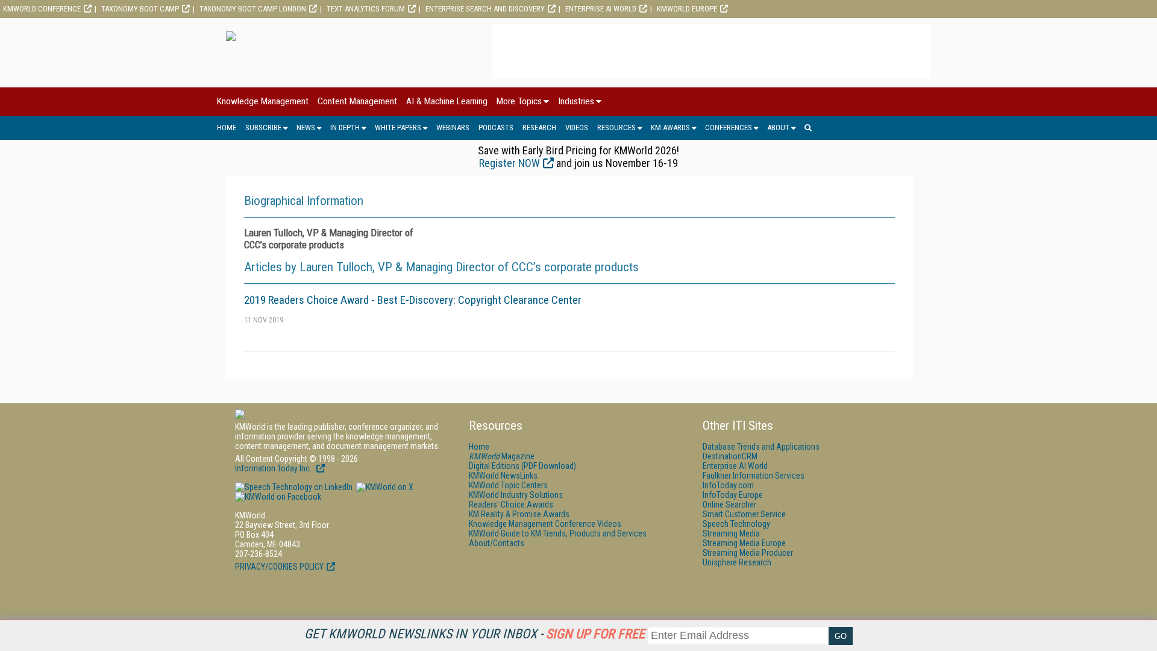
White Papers (398, 127)
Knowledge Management (263, 101)
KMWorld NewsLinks (503, 475)
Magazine (502, 456)
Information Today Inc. (274, 468)
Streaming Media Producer (748, 553)
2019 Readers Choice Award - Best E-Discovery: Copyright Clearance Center (413, 300)
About (778, 127)
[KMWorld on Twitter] (383, 487)
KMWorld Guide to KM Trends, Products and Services (558, 533)
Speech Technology (736, 524)
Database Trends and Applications (761, 446)
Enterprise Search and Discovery (485, 8)
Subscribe (263, 127)
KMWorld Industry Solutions (516, 495)
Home (226, 127)
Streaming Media (731, 533)
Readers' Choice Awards (511, 504)
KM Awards (670, 127)
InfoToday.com (728, 485)
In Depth (345, 127)
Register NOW (509, 163)
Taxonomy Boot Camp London (252, 8)
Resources (616, 127)
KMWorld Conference (42, 8)
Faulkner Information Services (753, 475)
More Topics (519, 101)
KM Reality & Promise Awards (519, 514)
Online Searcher (729, 504)
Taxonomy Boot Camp (140, 8)
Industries (576, 101)
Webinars (452, 127)
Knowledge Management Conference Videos (545, 524)
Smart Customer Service (744, 514)
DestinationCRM (730, 456)
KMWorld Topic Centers (508, 485)
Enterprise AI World (600, 8)
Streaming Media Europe (744, 543)
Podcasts (495, 127)
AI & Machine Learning (447, 101)
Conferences (728, 127)
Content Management (357, 101)
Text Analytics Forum (366, 8)
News (305, 127)
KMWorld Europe (687, 8)
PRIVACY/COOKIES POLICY (279, 566)
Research (539, 127)
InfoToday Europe (733, 495)
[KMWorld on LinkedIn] (294, 487)
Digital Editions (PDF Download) (522, 466)
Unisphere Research (737, 562)
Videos (576, 127)
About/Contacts (496, 543)
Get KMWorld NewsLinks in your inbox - (474, 633)
